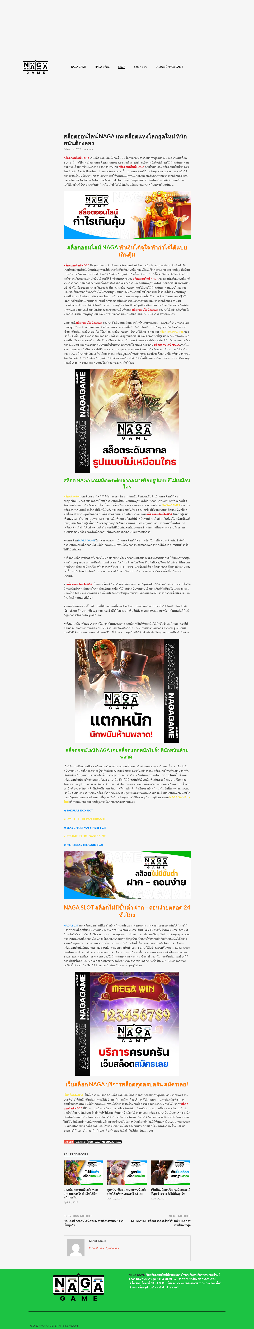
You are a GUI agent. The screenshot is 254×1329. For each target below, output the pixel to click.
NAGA (121, 66)
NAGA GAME (78, 66)
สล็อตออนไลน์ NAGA (111, 1142)
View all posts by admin (104, 1247)
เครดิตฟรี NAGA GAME (169, 66)
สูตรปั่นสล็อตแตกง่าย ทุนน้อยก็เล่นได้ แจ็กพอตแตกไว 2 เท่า (126, 1191)
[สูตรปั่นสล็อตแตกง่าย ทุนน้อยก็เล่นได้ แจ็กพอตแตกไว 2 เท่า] (127, 1185)
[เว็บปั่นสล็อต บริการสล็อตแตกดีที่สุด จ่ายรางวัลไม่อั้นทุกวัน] (171, 1185)
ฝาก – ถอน (140, 66)
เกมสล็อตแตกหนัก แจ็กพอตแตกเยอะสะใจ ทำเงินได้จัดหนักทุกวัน (81, 1193)
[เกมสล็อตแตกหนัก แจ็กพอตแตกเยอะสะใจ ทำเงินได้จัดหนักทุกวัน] (83, 1185)
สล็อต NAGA (94, 1142)
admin (90, 149)
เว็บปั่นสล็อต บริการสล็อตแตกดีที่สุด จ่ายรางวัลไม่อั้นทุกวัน (170, 1191)
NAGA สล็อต (102, 66)
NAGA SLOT (80, 1142)
